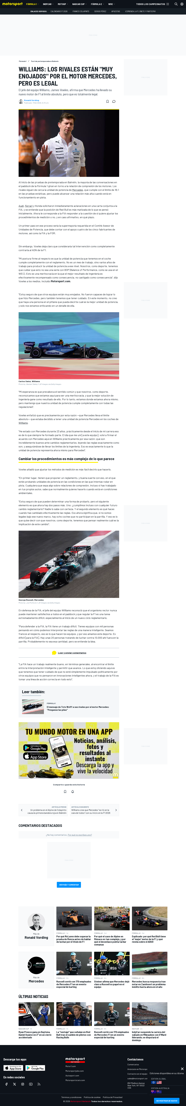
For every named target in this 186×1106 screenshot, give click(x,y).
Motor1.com (71, 1066)
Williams (23, 422)
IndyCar (47, 4)
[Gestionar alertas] (73, 792)
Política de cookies (92, 1097)
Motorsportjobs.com (75, 1071)
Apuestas (115, 11)
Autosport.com (72, 1075)
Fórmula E (96, 4)
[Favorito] (107, 101)
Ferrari (29, 205)
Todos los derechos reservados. (107, 1101)
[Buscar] (176, 4)
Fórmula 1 (31, 4)
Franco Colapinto (81, 11)
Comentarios (133, 1064)
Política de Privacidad (112, 1097)
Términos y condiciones (71, 1097)
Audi (21, 205)
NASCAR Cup (78, 4)
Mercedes (77, 189)
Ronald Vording (31, 100)
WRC (110, 4)
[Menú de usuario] (182, 4)
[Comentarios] (114, 101)
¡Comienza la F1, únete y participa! (140, 11)
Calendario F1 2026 (59, 11)
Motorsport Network (80, 1101)
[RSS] (39, 1084)
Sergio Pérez (100, 11)
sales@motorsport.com (138, 1078)
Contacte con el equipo (137, 1074)
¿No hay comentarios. (69, 834)
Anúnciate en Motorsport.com (140, 1069)
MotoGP (62, 4)
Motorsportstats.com (75, 1080)
